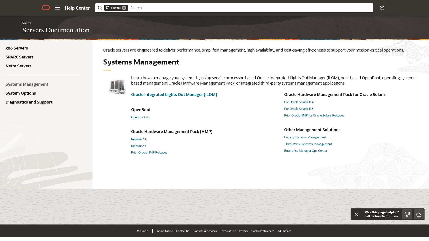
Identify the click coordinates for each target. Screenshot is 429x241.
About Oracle (165, 231)
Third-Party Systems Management (308, 144)
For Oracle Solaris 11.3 (298, 108)
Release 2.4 (138, 139)
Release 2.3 (138, 145)
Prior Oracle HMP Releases (149, 152)
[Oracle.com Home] (45, 7)
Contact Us (182, 231)
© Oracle (142, 231)
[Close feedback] (356, 214)
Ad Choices (284, 231)
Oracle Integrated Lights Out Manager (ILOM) (174, 94)
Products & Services (205, 231)
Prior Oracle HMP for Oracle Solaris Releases (314, 115)
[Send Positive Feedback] (419, 214)
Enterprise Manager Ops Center (305, 150)
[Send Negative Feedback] (407, 214)
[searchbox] (250, 8)
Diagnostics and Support (29, 102)
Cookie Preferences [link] (262, 231)
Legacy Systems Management (305, 137)
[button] (58, 7)
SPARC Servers (20, 57)
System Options (21, 93)
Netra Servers (19, 66)
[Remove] (124, 7)
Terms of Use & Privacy (234, 231)
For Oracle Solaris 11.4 (298, 102)
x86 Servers (17, 48)
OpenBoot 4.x (140, 117)
